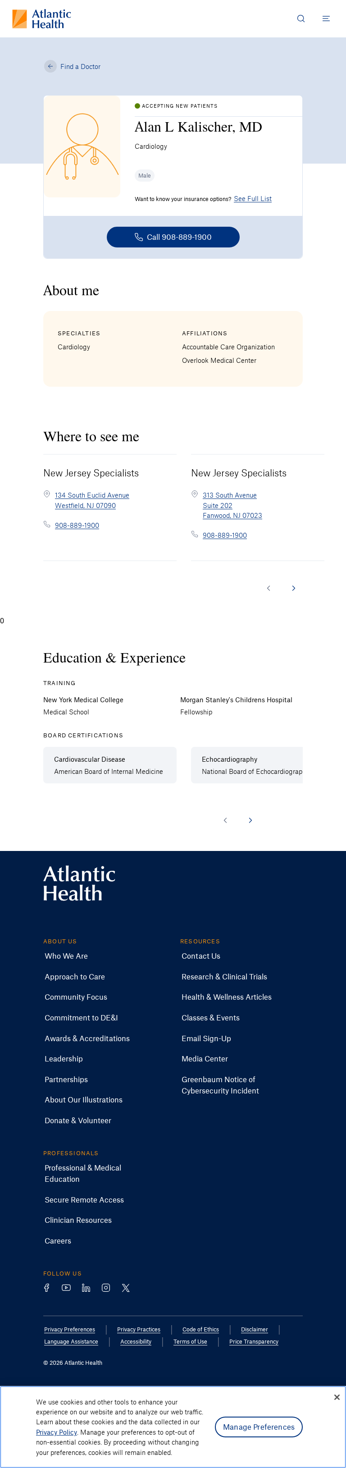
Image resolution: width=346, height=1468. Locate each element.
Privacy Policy (56, 1432)
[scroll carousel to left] (269, 588)
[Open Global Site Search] (301, 18)
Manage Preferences (259, 1426)
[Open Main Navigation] (326, 18)
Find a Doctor (80, 66)
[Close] (337, 1397)
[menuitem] (66, 956)
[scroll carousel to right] (294, 588)
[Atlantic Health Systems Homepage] (42, 18)
